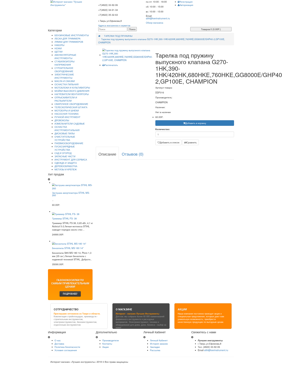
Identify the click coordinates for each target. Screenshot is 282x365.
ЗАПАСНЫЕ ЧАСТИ (65, 156)
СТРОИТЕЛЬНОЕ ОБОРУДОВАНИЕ (64, 69)
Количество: (162, 129)
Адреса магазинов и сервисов (114, 25)
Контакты (107, 343)
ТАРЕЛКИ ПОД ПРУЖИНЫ (118, 35)
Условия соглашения (66, 350)
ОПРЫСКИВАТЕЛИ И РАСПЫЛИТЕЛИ (66, 99)
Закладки (155, 346)
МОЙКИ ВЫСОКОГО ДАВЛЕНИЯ (72, 90)
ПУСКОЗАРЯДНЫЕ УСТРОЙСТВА (65, 148)
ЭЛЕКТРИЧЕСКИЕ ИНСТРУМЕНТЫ (64, 76)
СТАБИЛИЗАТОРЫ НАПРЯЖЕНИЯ (64, 63)
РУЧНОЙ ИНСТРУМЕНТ (67, 117)
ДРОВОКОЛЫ (62, 120)
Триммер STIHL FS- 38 (64, 218)
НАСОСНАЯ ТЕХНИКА (66, 113)
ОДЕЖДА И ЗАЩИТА (66, 162)
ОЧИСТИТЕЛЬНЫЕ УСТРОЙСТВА (65, 138)
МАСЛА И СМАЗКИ (65, 81)
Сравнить (192, 142)
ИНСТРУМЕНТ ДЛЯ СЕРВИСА (71, 159)
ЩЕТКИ (59, 51)
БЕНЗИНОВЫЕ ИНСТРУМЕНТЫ (72, 35)
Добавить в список (169, 142)
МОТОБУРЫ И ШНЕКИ (67, 110)
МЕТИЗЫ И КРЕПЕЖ (66, 169)
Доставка (59, 343)
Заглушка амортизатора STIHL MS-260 (71, 194)
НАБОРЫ (59, 45)
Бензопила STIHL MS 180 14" (68, 248)
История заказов (159, 343)
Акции (105, 346)
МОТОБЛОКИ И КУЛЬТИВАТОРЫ (72, 87)
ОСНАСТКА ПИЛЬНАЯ (66, 84)
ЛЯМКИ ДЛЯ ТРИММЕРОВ (69, 41)
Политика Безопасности (67, 346)
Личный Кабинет (159, 340)
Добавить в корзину (195, 123)
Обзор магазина (154, 22)
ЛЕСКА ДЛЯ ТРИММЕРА (67, 38)
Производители (110, 340)
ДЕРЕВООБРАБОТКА (66, 166)
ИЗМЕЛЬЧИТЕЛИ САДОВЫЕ (70, 123)
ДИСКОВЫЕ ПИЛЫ (65, 133)
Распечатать (111, 65)
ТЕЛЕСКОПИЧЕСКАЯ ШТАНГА (71, 107)
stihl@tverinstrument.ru (158, 18)
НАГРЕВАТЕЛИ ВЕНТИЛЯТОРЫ (72, 94)
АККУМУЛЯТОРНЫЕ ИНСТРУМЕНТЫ (65, 56)
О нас (58, 340)
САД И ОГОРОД (63, 153)
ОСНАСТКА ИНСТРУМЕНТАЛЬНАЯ (67, 128)
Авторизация (186, 5)
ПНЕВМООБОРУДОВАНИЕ (69, 143)
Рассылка (155, 350)
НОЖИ (58, 48)
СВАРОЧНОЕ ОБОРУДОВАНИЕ (71, 104)
